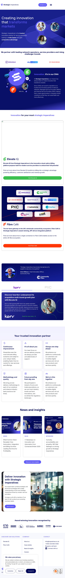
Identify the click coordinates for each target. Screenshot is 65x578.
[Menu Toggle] (51, 5)
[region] (20, 565)
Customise (10, 571)
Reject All (20, 571)
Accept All (31, 571)
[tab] (17, 287)
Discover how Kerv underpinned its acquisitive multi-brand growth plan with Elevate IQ (20, 297)
